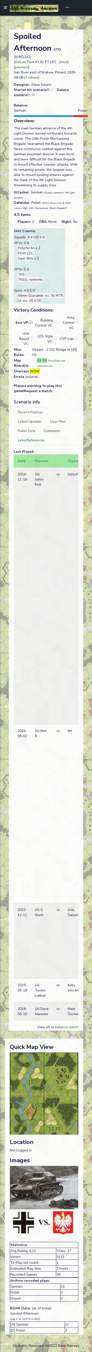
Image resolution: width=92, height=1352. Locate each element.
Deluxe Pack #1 (27, 62)
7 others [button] (31, 77)
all (48, 1027)
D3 (39, 360)
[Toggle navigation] (65, 8)
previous (21, 67)
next (63, 62)
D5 (44, 360)
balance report (66, 1027)
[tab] (30, 412)
